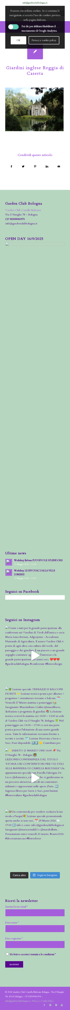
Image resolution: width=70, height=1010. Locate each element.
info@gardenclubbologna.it (35, 2)
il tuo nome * (12, 922)
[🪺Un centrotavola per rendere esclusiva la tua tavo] (35, 839)
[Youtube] (62, 1005)
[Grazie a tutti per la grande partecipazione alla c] (35, 655)
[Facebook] (44, 1005)
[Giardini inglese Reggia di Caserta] (35, 51)
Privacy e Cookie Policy (43, 1001)
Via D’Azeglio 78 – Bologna (21, 214)
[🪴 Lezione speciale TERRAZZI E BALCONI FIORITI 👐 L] (35, 716)
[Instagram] (50, 1005)
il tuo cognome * (14, 938)
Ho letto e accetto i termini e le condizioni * (33, 954)
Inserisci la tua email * (16, 906)
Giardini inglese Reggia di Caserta (35, 70)
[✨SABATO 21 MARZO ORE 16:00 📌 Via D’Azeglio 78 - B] (35, 778)
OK (18, 40)
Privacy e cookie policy (44, 40)
